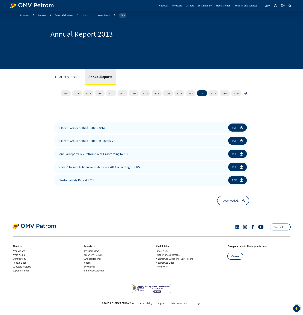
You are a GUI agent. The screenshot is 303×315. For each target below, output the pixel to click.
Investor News (91, 250)
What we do (19, 254)
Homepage (24, 15)
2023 (88, 93)
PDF (234, 127)
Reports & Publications (64, 15)
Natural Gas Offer (165, 262)
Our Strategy (19, 258)
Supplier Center (21, 270)
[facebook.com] (253, 227)
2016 (167, 93)
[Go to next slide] (245, 93)
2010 (236, 93)
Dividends (89, 266)
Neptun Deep (20, 262)
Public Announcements (168, 254)
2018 (145, 93)
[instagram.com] (245, 227)
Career (235, 256)
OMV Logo (16, 5)
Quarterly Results (67, 76)
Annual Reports (104, 15)
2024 (77, 93)
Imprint (161, 303)
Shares (88, 262)
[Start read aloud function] (283, 6)
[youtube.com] (261, 227)
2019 (133, 93)
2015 (179, 93)
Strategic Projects (22, 266)
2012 (213, 93)
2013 (123, 15)
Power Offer (162, 266)
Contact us (280, 227)
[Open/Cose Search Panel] (290, 6)
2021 (111, 93)
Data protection (178, 303)
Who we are (19, 250)
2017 (156, 93)
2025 (65, 93)
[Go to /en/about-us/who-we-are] (275, 6)
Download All (231, 200)
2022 (99, 93)
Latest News (162, 250)
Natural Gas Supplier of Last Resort (174, 258)
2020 (122, 93)
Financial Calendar (94, 270)
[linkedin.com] (237, 227)
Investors (42, 15)
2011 (224, 93)
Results (85, 15)
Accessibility (146, 303)
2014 (190, 93)
